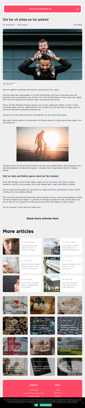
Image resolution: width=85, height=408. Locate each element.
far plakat (78, 25)
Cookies (58, 396)
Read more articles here (42, 218)
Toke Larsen (22, 25)
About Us (57, 393)
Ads (57, 390)
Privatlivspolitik (46, 405)
